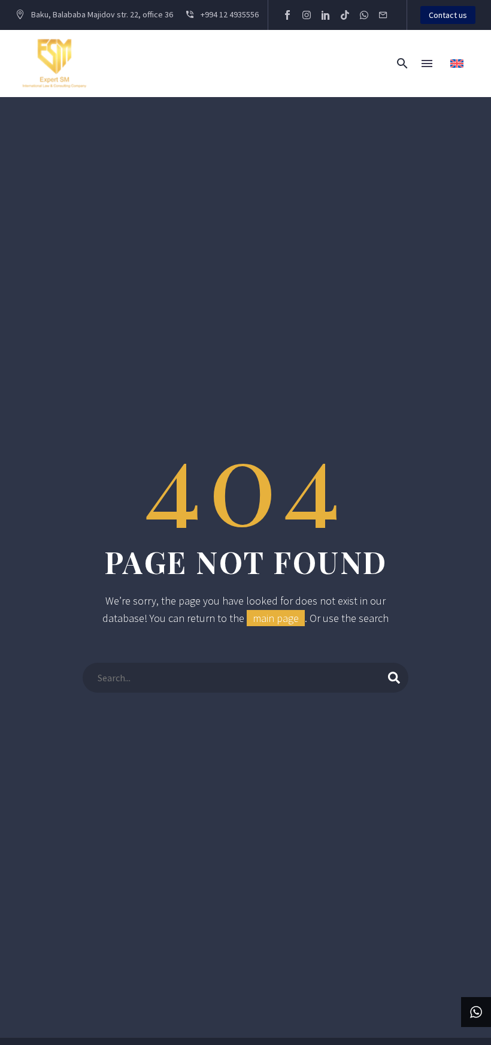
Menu (427, 64)
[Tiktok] (344, 15)
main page (276, 618)
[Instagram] (306, 15)
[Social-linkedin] (325, 15)
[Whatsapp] (364, 15)
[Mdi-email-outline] (383, 15)
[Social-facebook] (287, 15)
